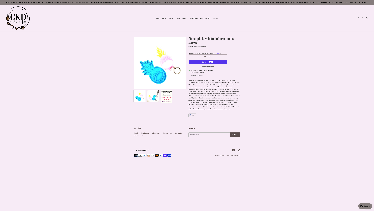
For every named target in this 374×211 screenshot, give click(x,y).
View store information (197, 75)
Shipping (190, 46)
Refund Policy (156, 133)
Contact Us (178, 133)
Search (136, 133)
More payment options (208, 66)
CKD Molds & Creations (224, 155)
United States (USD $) (142, 150)
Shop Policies (145, 133)
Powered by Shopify (235, 155)
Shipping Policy (167, 133)
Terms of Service (139, 136)
